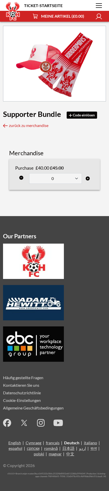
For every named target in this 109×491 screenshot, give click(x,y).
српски (33, 448)
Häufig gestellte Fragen (23, 377)
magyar (55, 453)
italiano (90, 442)
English (14, 442)
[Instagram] (41, 423)
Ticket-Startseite (43, 5)
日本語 (68, 448)
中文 (70, 453)
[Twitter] (24, 423)
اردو (82, 448)
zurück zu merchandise (28, 125)
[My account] (99, 16)
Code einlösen (83, 115)
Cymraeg (33, 442)
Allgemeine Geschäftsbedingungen (33, 407)
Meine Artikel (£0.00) (62, 16)
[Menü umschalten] (99, 5)
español (15, 448)
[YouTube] (58, 423)
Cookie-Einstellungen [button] (22, 400)
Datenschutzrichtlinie (22, 392)
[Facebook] (7, 423)
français (53, 442)
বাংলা (93, 448)
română (51, 448)
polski (39, 453)
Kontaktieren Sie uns (21, 385)
